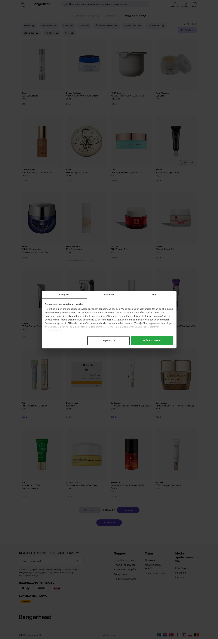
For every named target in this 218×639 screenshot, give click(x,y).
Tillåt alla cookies (152, 340)
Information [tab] (109, 294)
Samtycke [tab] (64, 294)
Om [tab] (154, 294)
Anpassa (106, 340)
